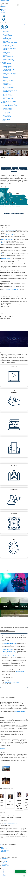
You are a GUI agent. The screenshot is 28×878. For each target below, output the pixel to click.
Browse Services (5, 867)
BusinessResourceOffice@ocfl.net (12, 682)
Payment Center (5, 865)
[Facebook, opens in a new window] (5, 872)
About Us (3, 12)
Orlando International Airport (7, 239)
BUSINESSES (4, 79)
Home (2, 846)
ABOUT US (3, 120)
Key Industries (15, 168)
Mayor (2, 847)
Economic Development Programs (8, 169)
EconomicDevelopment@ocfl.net (10, 823)
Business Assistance (23, 168)
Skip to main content (4, 0)
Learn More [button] (2, 325)
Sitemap (3, 860)
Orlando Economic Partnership (17, 213)
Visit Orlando (7, 213)
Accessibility (4, 864)
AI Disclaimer (4, 862)
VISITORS (3, 62)
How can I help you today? (21, 871)
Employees (3, 10)
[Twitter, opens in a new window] (5, 875)
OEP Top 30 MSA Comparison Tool (11, 289)
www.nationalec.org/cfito (19, 711)
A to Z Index (4, 861)
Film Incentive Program (14, 594)
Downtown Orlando (5, 258)
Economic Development (11, 157)
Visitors (3, 8)
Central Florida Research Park (7, 234)
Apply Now (2, 748)
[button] (18, 5)
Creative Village (4, 253)
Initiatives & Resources (6, 848)
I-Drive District (4, 263)
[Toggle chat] (24, 875)
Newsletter (3, 851)
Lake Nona (3, 242)
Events (17, 169)
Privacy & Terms (5, 858)
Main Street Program (14, 619)
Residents (3, 6)
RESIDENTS (4, 28)
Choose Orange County (6, 168)
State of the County (5, 850)
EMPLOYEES (4, 102)
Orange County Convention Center (8, 230)
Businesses (3, 9)
